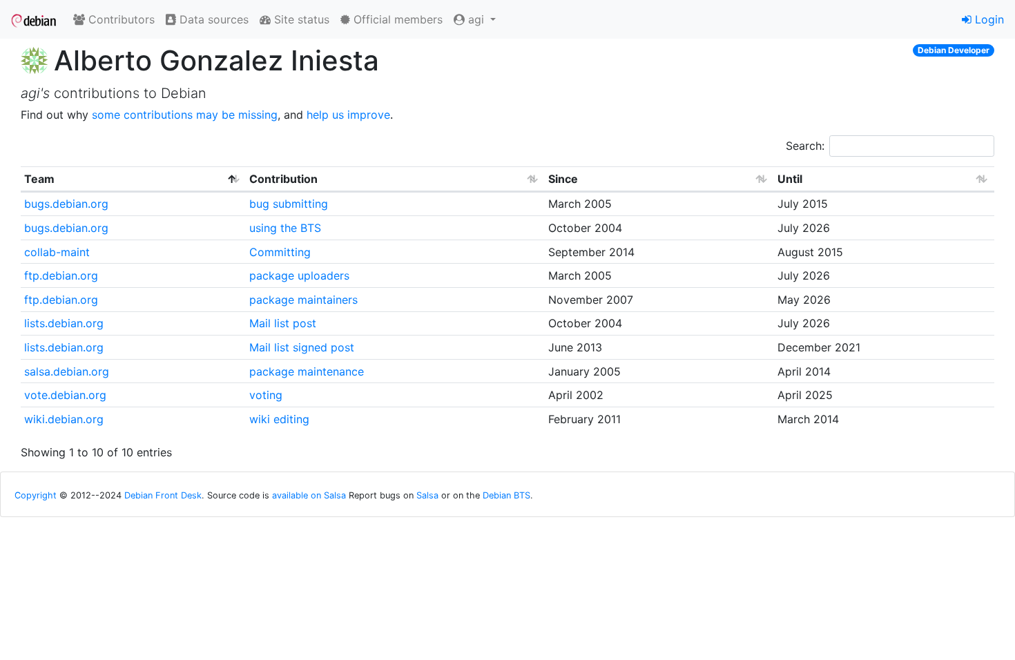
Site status (300, 19)
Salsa (427, 495)
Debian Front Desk (163, 495)
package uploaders (299, 275)
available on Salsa (309, 495)
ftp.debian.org (61, 275)
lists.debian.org (64, 323)
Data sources (212, 19)
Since (563, 179)
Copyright (35, 495)
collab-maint (57, 252)
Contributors (120, 19)
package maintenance (306, 371)
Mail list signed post (301, 347)
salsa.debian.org (66, 371)
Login (988, 19)
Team (39, 179)
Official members (396, 19)
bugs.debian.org (66, 204)
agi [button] (476, 19)
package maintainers (303, 300)
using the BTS (285, 228)
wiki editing (279, 419)
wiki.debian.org (64, 419)
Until (789, 179)
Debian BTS (506, 495)
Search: (805, 146)
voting (265, 395)
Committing (280, 252)
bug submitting (288, 204)
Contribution (283, 179)
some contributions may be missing (185, 115)
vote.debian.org (65, 395)
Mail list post (282, 323)
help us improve (348, 115)
